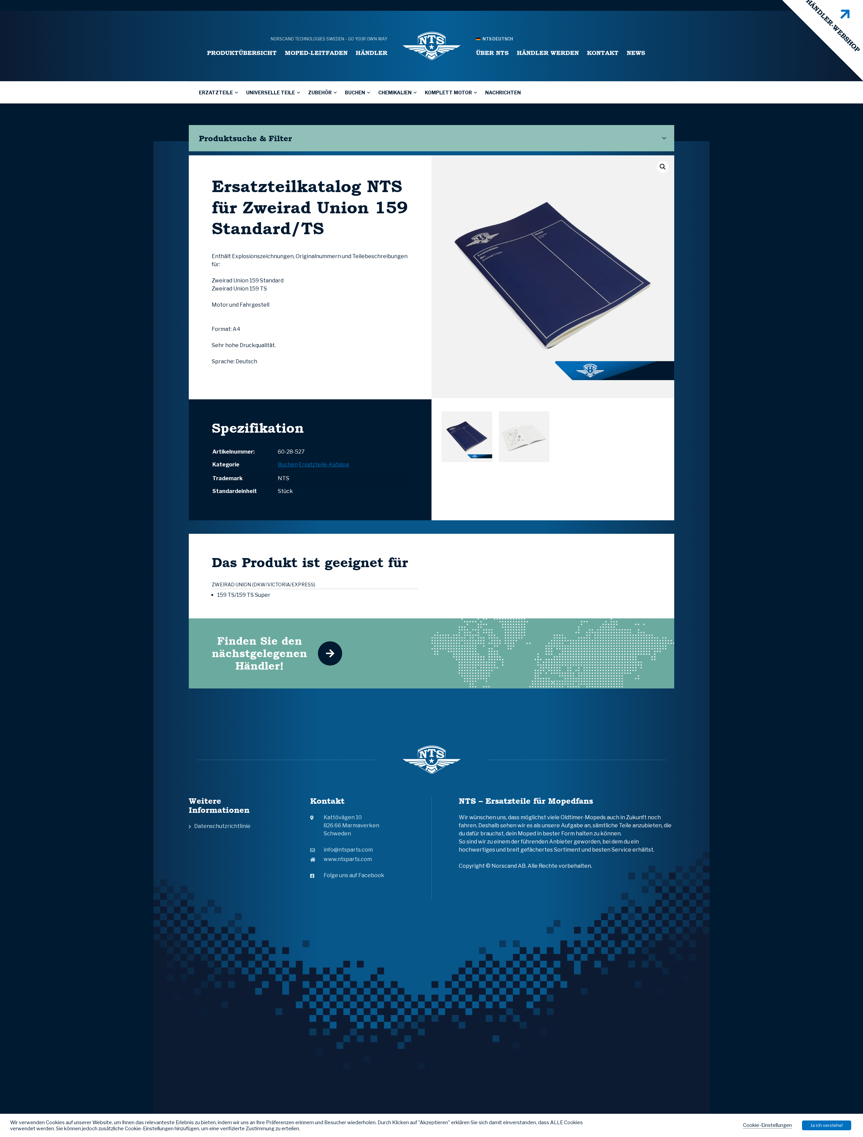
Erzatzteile (216, 92)
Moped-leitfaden (316, 53)
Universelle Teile (270, 92)
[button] (663, 167)
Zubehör (320, 92)
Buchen (355, 92)
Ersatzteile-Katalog (324, 464)
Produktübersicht (242, 53)
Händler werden (548, 53)
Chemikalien (395, 92)
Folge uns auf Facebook (354, 875)
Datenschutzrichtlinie (222, 826)
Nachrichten (503, 92)
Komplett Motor (448, 92)
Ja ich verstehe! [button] (826, 1125)
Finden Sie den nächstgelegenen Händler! (259, 653)
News (636, 53)
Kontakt (603, 53)
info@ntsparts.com (348, 850)
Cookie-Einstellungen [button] (767, 1125)
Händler (371, 53)
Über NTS (492, 53)
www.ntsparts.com (348, 859)
